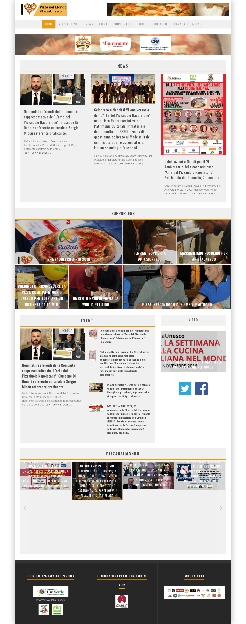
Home (49, 24)
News (89, 24)
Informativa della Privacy (50, 600)
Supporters (123, 24)
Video (142, 24)
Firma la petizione (187, 24)
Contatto (160, 24)
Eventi (104, 24)
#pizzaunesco (69, 24)
